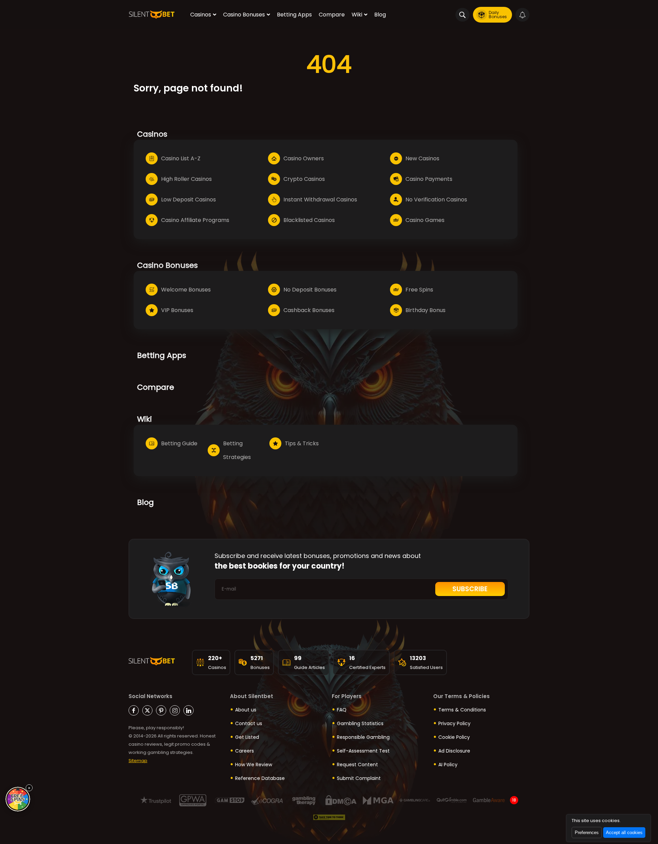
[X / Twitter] (147, 710)
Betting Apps (294, 14)
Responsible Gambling (363, 737)
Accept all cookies (624, 832)
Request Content (357, 764)
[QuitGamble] (452, 800)
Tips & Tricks (302, 443)
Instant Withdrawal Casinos (320, 199)
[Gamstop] (230, 800)
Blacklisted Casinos (309, 220)
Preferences (587, 832)
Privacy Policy (454, 723)
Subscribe (470, 589)
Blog (380, 14)
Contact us (248, 723)
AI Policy (448, 764)
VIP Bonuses (177, 310)
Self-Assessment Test (363, 750)
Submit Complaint (359, 778)
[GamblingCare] (415, 800)
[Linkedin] (188, 710)
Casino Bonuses (244, 14)
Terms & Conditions (462, 709)
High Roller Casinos (186, 179)
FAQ (341, 709)
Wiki (357, 14)
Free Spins (419, 290)
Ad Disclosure (454, 750)
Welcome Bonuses (186, 290)
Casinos (200, 14)
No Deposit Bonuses (310, 290)
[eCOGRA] (267, 800)
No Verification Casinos (436, 199)
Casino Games (424, 220)
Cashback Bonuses (308, 310)
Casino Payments (428, 179)
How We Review (253, 764)
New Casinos (422, 158)
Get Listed (247, 737)
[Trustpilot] (156, 800)
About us (245, 709)
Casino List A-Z (180, 158)
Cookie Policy (454, 737)
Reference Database (260, 778)
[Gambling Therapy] (304, 800)
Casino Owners (303, 158)
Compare (332, 14)
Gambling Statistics (360, 723)
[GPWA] (193, 800)
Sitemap (138, 760)
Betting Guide (179, 443)
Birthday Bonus (425, 310)
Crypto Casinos (304, 179)
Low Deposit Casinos (188, 199)
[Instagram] (175, 710)
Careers (244, 750)
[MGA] (378, 800)
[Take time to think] (329, 817)
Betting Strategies (237, 450)
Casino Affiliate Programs (195, 220)
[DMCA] (341, 800)
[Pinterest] (161, 710)
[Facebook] (134, 710)
